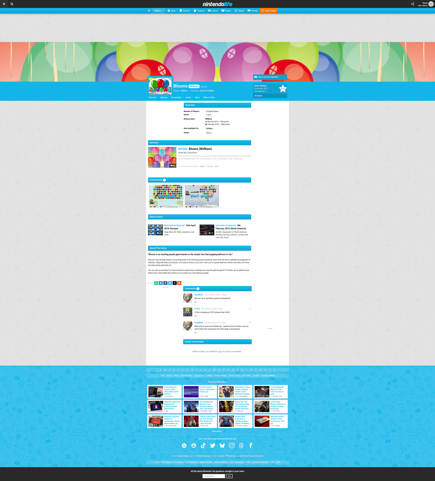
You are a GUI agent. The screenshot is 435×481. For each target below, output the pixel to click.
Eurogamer (239, 462)
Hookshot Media (183, 456)
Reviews (164, 97)
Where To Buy (209, 97)
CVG (272, 462)
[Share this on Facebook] (165, 283)
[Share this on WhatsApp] (156, 283)
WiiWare (184, 91)
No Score (258, 96)
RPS (278, 462)
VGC (248, 462)
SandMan (199, 295)
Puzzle (208, 115)
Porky (197, 308)
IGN (231, 462)
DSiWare (209, 129)
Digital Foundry (206, 462)
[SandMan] (187, 301)
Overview (153, 97)
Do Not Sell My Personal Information (250, 456)
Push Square (166, 462)
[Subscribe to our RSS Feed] (184, 446)
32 (174, 166)
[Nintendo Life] (218, 4)
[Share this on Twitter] (170, 283)
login (220, 351)
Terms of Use (234, 376)
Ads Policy (246, 376)
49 (160, 233)
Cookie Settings (268, 376)
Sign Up (424, 5)
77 (211, 233)
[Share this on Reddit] (179, 283)
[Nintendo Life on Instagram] (232, 446)
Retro (217, 166)
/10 (266, 88)
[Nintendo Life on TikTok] (203, 446)
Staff (176, 376)
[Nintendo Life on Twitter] (213, 446)
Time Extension (191, 462)
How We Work (186, 376)
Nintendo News (221, 462)
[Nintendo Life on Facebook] (251, 446)
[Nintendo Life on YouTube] (194, 446)
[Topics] (4, 4)
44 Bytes (222, 456)
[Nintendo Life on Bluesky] (222, 446)
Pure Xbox (178, 462)
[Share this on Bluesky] (161, 283)
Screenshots (176, 97)
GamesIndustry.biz (260, 462)
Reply (201, 302)
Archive (256, 376)
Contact (209, 376)
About (169, 376)
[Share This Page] (413, 4)
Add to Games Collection (268, 77)
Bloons (186, 86)
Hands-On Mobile (207, 91)
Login (419, 5)
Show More (217, 431)
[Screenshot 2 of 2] (202, 196)
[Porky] (187, 315)
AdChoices (232, 456)
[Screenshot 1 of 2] (166, 196)
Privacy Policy (220, 376)
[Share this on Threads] (175, 283)
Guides (188, 97)
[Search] (12, 4)
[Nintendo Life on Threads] (241, 446)
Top (162, 376)
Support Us (199, 376)
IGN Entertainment (203, 456)
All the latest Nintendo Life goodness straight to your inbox (217, 471)
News (197, 97)
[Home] (149, 11)
